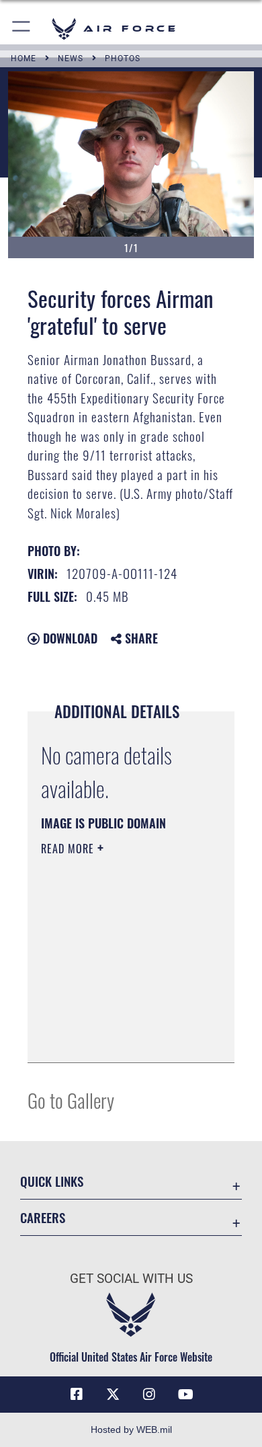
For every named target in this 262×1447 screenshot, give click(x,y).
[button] (22, 28)
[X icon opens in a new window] (113, 1394)
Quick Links (51, 1181)
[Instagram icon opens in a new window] (149, 1394)
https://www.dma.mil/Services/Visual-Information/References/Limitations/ (122, 1037)
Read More (69, 848)
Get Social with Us (131, 1278)
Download (68, 638)
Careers (42, 1217)
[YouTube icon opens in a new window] (185, 1394)
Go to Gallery (71, 1099)
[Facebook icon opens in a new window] (77, 1394)
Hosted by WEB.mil (131, 1429)
